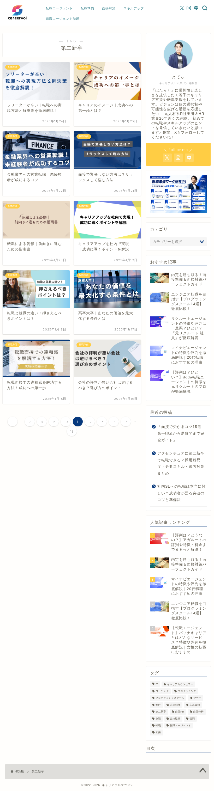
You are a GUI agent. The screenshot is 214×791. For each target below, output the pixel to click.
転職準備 (87, 8)
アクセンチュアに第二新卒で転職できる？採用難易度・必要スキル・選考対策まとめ (180, 463)
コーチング (162, 691)
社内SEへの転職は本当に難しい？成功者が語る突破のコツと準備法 (181, 493)
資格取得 (175, 718)
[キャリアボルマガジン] (17, 21)
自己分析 (198, 711)
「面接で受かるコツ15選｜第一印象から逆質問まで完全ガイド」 (181, 433)
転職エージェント (59, 8)
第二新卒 (161, 711)
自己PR (179, 711)
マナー (197, 698)
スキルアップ (133, 8)
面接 (158, 732)
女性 (158, 704)
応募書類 (194, 704)
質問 (192, 718)
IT (157, 684)
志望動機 (175, 704)
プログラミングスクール (170, 698)
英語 (158, 718)
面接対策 (109, 8)
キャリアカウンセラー (180, 684)
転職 (158, 725)
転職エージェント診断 (63, 19)
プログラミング (187, 691)
